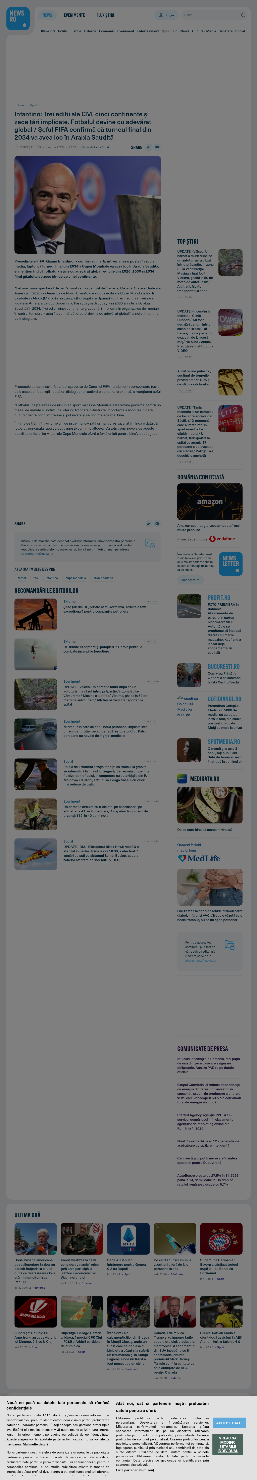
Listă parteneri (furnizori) (135, 1470)
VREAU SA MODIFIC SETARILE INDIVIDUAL (228, 1444)
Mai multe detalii (35, 1444)
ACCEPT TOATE (229, 1422)
